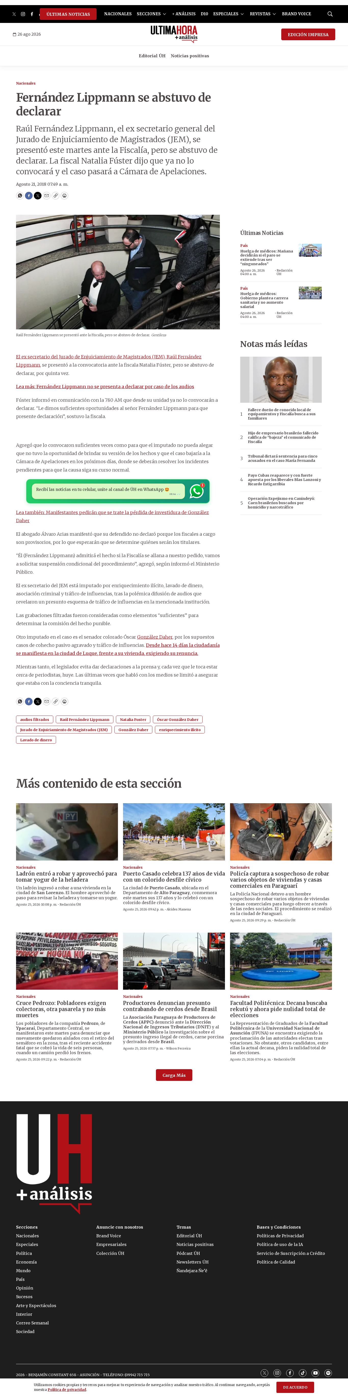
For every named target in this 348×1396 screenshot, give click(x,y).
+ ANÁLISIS (184, 13)
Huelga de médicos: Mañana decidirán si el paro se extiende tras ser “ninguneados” (266, 257)
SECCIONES (149, 13)
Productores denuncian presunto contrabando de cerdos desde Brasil (170, 1006)
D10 (204, 13)
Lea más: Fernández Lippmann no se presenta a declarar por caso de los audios (105, 387)
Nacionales (26, 83)
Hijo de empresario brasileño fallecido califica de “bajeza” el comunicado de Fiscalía (283, 437)
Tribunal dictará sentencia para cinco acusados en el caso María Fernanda (282, 458)
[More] (164, 14)
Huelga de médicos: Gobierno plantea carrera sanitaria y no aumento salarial (264, 300)
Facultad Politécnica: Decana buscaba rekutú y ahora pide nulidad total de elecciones (278, 1009)
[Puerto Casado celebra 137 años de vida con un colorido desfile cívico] (174, 832)
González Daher (154, 637)
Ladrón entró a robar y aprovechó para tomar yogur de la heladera (66, 876)
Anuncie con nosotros (119, 1227)
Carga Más (174, 1075)
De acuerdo (295, 1387)
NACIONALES (118, 13)
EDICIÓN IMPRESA (308, 34)
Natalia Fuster (133, 719)
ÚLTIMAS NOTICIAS (68, 14)
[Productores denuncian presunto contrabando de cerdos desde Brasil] (174, 961)
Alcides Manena (179, 909)
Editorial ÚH (152, 55)
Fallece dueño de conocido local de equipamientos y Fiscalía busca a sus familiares (282, 414)
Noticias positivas (190, 55)
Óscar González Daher (177, 719)
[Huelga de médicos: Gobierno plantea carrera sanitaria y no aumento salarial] (310, 293)
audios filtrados (34, 719)
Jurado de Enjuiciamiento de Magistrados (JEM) (64, 730)
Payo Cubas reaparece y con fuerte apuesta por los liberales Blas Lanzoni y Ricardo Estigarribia (284, 479)
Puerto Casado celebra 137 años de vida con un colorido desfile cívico (174, 876)
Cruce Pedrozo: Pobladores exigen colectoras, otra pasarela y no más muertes (61, 1009)
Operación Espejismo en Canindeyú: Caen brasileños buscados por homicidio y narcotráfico (281, 502)
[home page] (174, 34)
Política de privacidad (67, 1390)
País (244, 246)
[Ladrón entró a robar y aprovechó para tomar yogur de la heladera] (67, 832)
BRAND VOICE (296, 13)
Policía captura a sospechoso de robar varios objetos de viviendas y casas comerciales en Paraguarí (279, 879)
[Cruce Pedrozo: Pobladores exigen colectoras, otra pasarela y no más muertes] (67, 961)
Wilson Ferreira (178, 1048)
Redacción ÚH (284, 272)
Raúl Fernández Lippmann (84, 719)
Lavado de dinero (36, 740)
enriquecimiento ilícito (180, 730)
